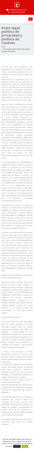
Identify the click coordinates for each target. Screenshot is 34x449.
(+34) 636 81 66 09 (18, 12)
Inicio (3, 47)
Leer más (17, 446)
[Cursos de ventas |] (17, 5)
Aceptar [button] (25, 446)
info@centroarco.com (18, 10)
